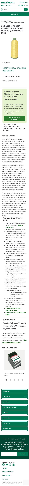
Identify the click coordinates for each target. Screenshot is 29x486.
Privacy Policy (7, 472)
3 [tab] (14, 380)
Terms (4, 468)
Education (6, 391)
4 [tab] (18, 380)
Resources (6, 418)
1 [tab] (6, 380)
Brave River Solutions (13, 483)
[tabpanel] (14, 363)
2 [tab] (10, 380)
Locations (6, 402)
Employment (6, 475)
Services (5, 412)
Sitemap (5, 479)
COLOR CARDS (7, 428)
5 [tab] (22, 380)
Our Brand (6, 396)
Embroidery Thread (6, 21)
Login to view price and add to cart (14, 69)
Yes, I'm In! (22, 454)
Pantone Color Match (10, 407)
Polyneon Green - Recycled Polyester (14, 22)
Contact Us (6, 423)
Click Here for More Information (14, 118)
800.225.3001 (6, 6)
